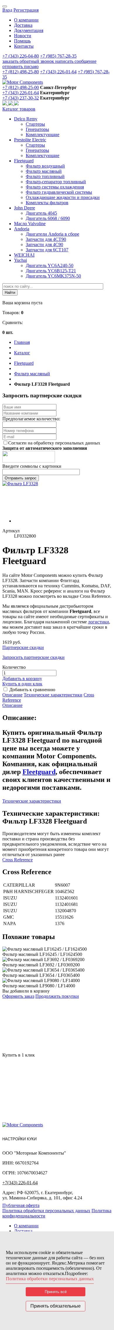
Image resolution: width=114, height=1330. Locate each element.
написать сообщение (75, 61)
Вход (7, 10)
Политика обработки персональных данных (46, 1210)
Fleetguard (24, 160)
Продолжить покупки (57, 996)
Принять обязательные (55, 1306)
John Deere (24, 207)
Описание (12, 694)
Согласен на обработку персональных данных (54, 442)
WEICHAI (24, 255)
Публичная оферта (20, 1205)
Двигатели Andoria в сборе (52, 234)
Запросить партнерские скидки (33, 657)
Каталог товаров (18, 108)
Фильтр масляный (44, 171)
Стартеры (35, 124)
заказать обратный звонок (28, 61)
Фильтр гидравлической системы (59, 192)
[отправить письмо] (16, 103)
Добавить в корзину (22, 678)
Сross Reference (17, 859)
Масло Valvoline (30, 223)
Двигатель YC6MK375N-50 (53, 275)
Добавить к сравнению (32, 689)
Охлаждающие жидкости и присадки (63, 197)
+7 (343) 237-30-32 (20, 97)
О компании (26, 19)
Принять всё (56, 1292)
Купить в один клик (22, 683)
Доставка (23, 25)
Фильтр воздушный (45, 165)
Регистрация (26, 10)
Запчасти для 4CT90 (46, 239)
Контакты (24, 46)
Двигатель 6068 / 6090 (48, 218)
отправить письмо (20, 66)
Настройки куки (19, 1139)
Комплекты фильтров (47, 202)
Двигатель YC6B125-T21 (51, 270)
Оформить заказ (18, 996)
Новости (22, 35)
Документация (28, 30)
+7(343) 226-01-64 (20, 1182)
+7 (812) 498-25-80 (20, 71)
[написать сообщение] (11, 103)
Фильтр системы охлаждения (55, 186)
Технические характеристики (53, 694)
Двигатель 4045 (41, 213)
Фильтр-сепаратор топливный (56, 181)
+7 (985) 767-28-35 (58, 56)
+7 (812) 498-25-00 (20, 87)
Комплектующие (42, 134)
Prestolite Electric (30, 139)
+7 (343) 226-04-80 (20, 56)
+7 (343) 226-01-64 (58, 71)
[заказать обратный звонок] (5, 103)
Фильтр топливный (45, 176)
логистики (98, 621)
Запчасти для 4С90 (44, 244)
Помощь (22, 40)
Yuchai (20, 260)
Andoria (21, 228)
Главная (22, 342)
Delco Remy (25, 118)
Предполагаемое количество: (31, 418)
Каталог (22, 352)
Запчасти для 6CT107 (47, 249)
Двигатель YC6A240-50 (49, 265)
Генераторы (37, 129)
